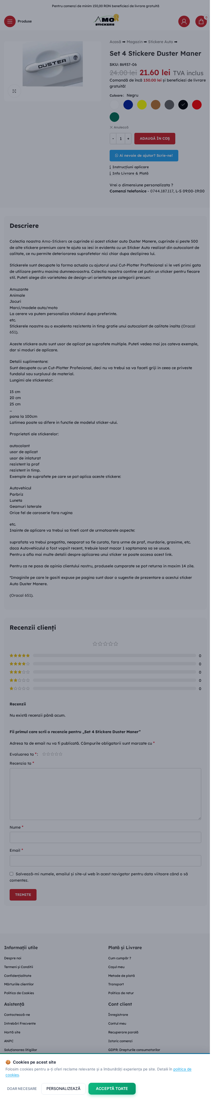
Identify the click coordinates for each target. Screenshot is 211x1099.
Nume (16, 827)
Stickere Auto (160, 41)
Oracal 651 (21, 595)
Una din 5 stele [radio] (44, 754)
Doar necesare (22, 1088)
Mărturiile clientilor (19, 984)
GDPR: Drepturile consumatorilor (134, 1050)
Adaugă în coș (155, 138)
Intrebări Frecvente (20, 1023)
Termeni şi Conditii (18, 967)
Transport (116, 984)
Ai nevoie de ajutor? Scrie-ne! (146, 155)
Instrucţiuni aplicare (130, 167)
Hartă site (12, 1032)
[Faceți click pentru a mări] (14, 91)
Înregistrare (118, 1015)
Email (16, 850)
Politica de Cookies (19, 993)
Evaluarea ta (23, 754)
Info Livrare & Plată (130, 173)
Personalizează (63, 1088)
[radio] (114, 105)
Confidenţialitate (17, 976)
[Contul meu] (184, 21)
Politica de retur (121, 993)
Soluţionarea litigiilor (20, 1050)
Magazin (135, 41)
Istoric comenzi (120, 1041)
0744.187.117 (161, 191)
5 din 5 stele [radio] (61, 754)
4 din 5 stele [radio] (56, 754)
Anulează (121, 127)
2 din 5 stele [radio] (48, 754)
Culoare (116, 95)
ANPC (8, 1041)
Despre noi (12, 958)
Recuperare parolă (123, 1032)
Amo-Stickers (54, 241)
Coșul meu (116, 967)
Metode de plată (121, 976)
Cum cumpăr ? (119, 958)
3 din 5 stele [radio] (52, 754)
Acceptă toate (112, 1088)
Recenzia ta (22, 763)
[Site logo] (105, 20)
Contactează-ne (17, 1015)
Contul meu (117, 1023)
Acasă (115, 41)
